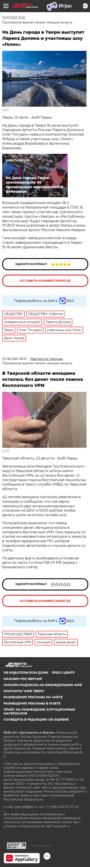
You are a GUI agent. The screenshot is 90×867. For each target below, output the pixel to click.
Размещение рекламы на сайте (33, 697)
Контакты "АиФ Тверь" (24, 691)
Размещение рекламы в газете (32, 703)
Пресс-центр (63, 673)
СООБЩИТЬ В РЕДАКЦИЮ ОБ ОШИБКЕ (36, 719)
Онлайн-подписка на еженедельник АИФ (42, 685)
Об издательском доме (25, 673)
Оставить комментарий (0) (45, 281)
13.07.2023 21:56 (13, 18)
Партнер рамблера (41, 845)
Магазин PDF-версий (22, 679)
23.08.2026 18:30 (14, 359)
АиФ (5, 109)
